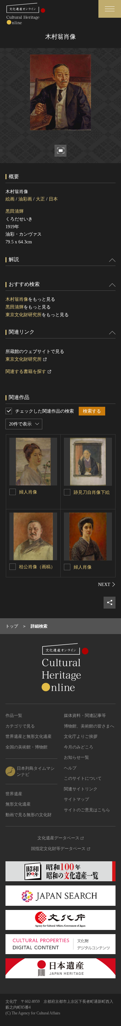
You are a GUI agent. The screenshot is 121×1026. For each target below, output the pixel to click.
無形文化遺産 (18, 804)
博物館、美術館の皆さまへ (89, 726)
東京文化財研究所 (23, 314)
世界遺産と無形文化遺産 (28, 736)
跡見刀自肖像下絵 (92, 492)
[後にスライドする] (107, 584)
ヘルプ (70, 768)
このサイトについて (83, 778)
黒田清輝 (14, 211)
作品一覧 (13, 715)
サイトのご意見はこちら (87, 809)
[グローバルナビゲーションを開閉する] (109, 9)
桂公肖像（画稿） (37, 566)
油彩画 (25, 199)
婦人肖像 (28, 492)
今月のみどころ (78, 747)
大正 (40, 199)
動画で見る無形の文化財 (28, 814)
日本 (53, 199)
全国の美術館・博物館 (26, 747)
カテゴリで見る (20, 726)
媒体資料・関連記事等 (85, 715)
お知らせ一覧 (76, 757)
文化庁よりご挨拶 (80, 736)
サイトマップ (76, 799)
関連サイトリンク (80, 789)
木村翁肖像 (16, 299)
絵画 (10, 199)
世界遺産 (13, 793)
